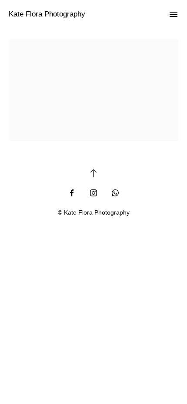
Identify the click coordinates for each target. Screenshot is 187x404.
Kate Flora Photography (47, 14)
